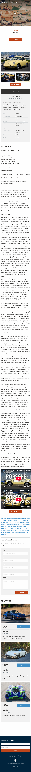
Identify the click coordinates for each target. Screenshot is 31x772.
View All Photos (15, 84)
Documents (15, 35)
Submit (22, 592)
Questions (6, 577)
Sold (4, 49)
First (4, 550)
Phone (4, 571)
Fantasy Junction (9, 2)
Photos (15, 32)
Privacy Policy (15, 767)
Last (4, 557)
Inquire (15, 39)
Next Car (24, 49)
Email (4, 564)
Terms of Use (15, 766)
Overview (15, 30)
